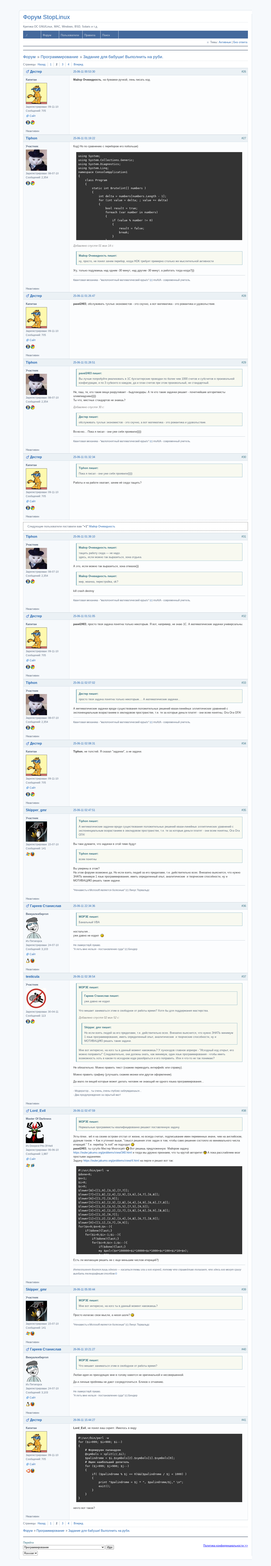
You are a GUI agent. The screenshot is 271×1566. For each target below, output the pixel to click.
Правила (89, 35)
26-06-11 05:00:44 (84, 1289)
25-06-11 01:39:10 (84, 536)
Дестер (36, 71)
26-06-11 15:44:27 (84, 1420)
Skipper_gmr (36, 810)
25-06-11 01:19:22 (84, 138)
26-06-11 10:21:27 (84, 1349)
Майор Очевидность (102, 526)
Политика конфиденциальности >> (225, 1545)
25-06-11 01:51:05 (84, 616)
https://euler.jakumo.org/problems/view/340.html (102, 1152)
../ (26, 35)
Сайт (33, 115)
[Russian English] (30, 1553)
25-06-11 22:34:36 (84, 905)
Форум (47, 35)
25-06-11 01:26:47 (84, 295)
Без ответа (240, 42)
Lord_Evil (38, 1110)
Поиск (106, 35)
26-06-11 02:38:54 (84, 976)
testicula (32, 976)
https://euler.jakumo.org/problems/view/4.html (111, 1160)
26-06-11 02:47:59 (84, 1110)
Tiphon (31, 138)
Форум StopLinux (46, 17)
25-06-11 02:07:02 (84, 682)
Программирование (59, 57)
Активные (225, 42)
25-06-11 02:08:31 (84, 743)
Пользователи (70, 35)
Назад (42, 64)
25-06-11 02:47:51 (84, 810)
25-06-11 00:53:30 (84, 71)
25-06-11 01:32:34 (84, 457)
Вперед (78, 64)
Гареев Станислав (45, 906)
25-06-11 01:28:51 (84, 362)
